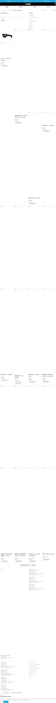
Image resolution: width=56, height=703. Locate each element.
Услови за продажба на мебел (34, 668)
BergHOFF (30, 15)
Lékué (30, 23)
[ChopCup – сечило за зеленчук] (35, 426)
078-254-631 (3, 672)
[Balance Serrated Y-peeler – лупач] (7, 426)
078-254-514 (31, 586)
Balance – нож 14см (48, 125)
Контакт (30, 677)
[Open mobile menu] (1, 4)
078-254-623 (31, 571)
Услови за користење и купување (34, 664)
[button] (4, 66)
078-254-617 (3, 679)
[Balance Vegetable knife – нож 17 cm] (21, 426)
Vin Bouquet (31, 26)
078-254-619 (31, 579)
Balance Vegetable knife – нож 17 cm (20, 554)
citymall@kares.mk (32, 572)
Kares (5, 10)
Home (2, 10)
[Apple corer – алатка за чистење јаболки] (21, 70)
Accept (6, 701)
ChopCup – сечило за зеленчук (34, 554)
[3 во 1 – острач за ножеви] (7, 35)
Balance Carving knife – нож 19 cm (47, 375)
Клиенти (30, 675)
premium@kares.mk (32, 587)
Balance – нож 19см (6, 374)
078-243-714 (3, 687)
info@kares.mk (3, 658)
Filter (3, 20)
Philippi (30, 24)
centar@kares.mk (4, 680)
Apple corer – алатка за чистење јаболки (21, 116)
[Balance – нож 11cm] (35, 70)
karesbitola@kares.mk (4, 688)
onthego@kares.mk (32, 580)
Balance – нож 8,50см (19, 376)
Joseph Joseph (31, 21)
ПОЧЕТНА (8, 1)
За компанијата (31, 662)
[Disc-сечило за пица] (48, 426)
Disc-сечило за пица (48, 554)
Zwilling (30, 28)
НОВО (34, 6)
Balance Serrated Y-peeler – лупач (7, 554)
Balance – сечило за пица (34, 375)
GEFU (30, 19)
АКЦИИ (7, 6)
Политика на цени (32, 671)
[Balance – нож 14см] (48, 70)
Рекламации (31, 673)
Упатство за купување (32, 666)
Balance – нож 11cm (34, 198)
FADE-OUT (48, 6)
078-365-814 (3, 664)
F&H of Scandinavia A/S (33, 17)
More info (1, 701)
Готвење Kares (9, 10)
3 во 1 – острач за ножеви (6, 59)
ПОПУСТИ (21, 6)
